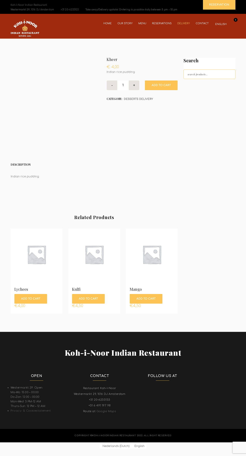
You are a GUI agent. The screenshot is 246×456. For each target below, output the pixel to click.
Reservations (162, 23)
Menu (142, 23)
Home (107, 23)
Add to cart (161, 85)
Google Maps (106, 411)
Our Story (125, 23)
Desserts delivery (138, 99)
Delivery (183, 23)
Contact (202, 23)
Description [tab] (21, 164)
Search (229, 74)
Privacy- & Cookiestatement (31, 410)
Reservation (219, 4)
